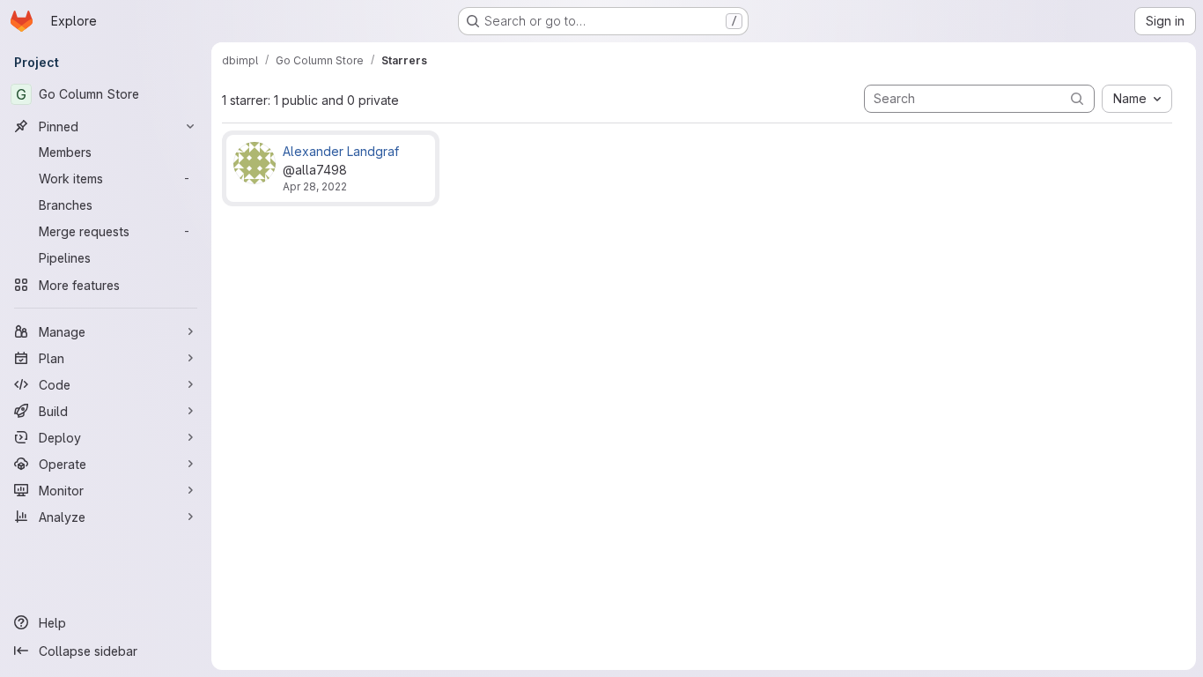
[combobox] (1137, 99)
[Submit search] (1077, 98)
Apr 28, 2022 (315, 186)
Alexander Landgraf (341, 151)
